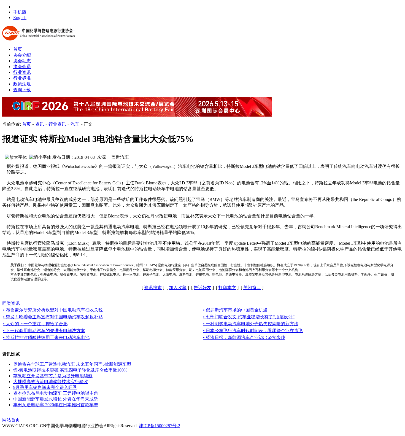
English (19, 17)
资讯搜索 (153, 287)
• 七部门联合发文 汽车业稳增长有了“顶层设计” (249, 316)
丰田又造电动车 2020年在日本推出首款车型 (55, 404)
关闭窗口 (252, 287)
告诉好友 (202, 287)
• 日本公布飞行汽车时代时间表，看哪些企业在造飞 (253, 330)
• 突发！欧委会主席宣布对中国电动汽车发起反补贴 (53, 316)
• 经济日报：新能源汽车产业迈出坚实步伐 (244, 337)
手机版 (19, 12)
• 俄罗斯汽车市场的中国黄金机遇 (235, 310)
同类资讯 (11, 303)
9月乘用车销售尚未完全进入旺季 (45, 387)
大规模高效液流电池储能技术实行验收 (50, 381)
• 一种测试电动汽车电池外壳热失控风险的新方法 (250, 323)
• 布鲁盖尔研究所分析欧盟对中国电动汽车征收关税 (53, 310)
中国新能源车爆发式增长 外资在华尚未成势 (55, 399)
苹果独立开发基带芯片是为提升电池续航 (53, 375)
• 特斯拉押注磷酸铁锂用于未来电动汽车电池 (46, 337)
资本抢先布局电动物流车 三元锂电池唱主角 (55, 393)
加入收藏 (178, 287)
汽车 (75, 124)
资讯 (39, 124)
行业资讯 (57, 124)
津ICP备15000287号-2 (159, 425)
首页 (26, 124)
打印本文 (227, 287)
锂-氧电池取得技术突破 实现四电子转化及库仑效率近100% (70, 370)
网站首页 (11, 420)
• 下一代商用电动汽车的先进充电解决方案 (44, 330)
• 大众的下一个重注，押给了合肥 (35, 323)
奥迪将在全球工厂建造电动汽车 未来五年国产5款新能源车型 (72, 364)
